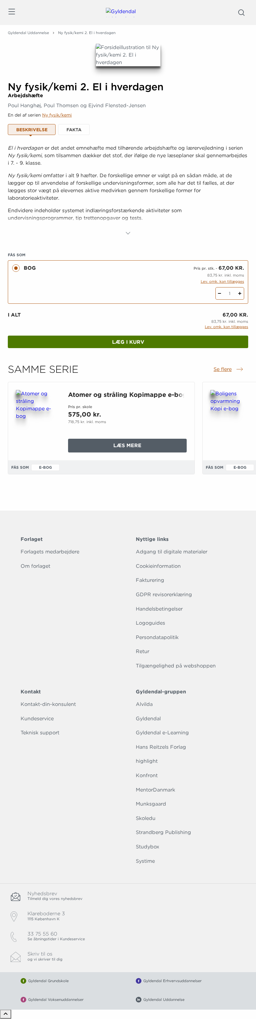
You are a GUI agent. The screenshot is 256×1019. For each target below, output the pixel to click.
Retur (142, 651)
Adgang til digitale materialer (171, 552)
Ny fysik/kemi (57, 114)
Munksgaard (151, 804)
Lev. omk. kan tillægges (222, 281)
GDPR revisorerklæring (164, 594)
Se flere (229, 369)
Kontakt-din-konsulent (48, 704)
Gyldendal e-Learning (162, 733)
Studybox (147, 847)
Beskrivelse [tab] (31, 129)
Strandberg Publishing (163, 832)
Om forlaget (35, 566)
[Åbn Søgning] (241, 12)
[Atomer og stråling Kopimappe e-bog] (37, 420)
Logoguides (150, 623)
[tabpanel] (128, 190)
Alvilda (144, 704)
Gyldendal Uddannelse (28, 32)
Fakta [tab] (73, 129)
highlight (147, 761)
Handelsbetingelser (159, 609)
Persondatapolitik (157, 637)
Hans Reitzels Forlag (161, 747)
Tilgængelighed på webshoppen (176, 666)
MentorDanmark (155, 790)
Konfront (147, 775)
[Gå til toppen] (5, 1014)
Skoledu (145, 818)
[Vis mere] (128, 233)
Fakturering (150, 580)
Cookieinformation (158, 566)
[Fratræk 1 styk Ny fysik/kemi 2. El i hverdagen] (220, 293)
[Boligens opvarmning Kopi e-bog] (231, 420)
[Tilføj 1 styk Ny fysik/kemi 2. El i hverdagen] (240, 293)
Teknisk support (40, 733)
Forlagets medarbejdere (50, 552)
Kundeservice (37, 719)
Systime (145, 861)
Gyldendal (148, 719)
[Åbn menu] (11, 13)
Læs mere (143, 447)
